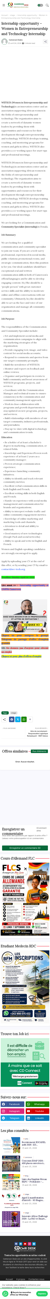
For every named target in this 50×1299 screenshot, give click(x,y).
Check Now (18, 1287)
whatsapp (39, 1104)
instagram (14, 1111)
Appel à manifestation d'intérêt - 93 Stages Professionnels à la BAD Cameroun (33, 1199)
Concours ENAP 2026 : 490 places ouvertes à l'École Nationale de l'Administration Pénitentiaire (33, 1162)
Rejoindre (42, 1294)
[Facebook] (11, 719)
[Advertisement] (25, 71)
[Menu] (4, 5)
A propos (20, 1279)
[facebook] (16, 1244)
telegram (14, 1118)
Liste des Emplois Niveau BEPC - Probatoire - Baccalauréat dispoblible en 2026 (34, 1180)
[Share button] (30, 719)
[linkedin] (20, 1244)
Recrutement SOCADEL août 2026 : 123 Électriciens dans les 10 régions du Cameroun (34, 1143)
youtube (39, 1111)
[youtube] (25, 1244)
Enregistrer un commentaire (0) (25, 848)
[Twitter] (18, 719)
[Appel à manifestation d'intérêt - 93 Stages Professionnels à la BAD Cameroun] (11, 1201)
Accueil (4, 15)
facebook (14, 1104)
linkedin (39, 1118)
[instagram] (29, 1244)
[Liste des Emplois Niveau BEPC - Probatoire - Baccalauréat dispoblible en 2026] (11, 1182)
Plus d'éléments (39, 751)
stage (12, 15)
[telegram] (34, 1244)
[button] (40, 5)
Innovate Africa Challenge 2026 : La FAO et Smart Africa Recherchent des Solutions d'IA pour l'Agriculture (35, 1217)
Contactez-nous (36, 1279)
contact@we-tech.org (13, 569)
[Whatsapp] (24, 719)
